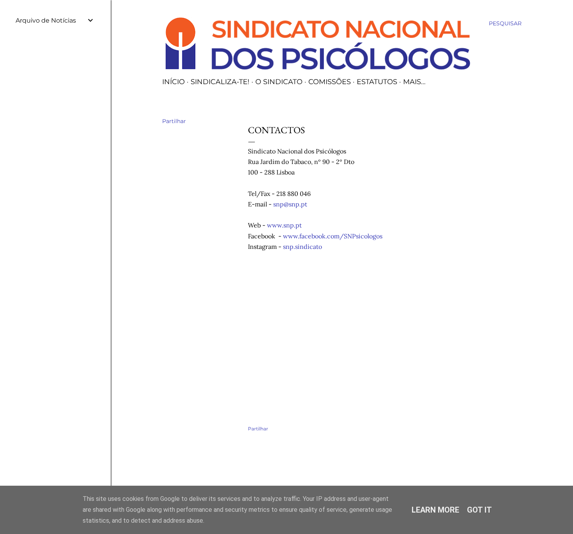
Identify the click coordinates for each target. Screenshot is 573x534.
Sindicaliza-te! (220, 82)
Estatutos (377, 82)
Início (173, 82)
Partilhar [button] (174, 121)
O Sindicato (278, 82)
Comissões (329, 82)
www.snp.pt (284, 225)
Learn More (435, 510)
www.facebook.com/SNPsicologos (332, 236)
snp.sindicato (303, 246)
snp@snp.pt (290, 204)
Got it (479, 510)
